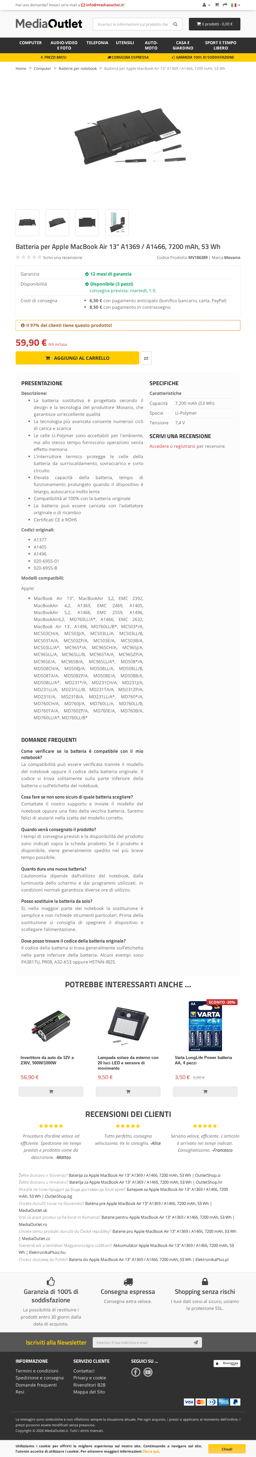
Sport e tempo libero (220, 45)
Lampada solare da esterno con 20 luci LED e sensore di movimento (128, 1063)
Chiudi (227, 1449)
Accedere (159, 446)
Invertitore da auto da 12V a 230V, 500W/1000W (47, 1060)
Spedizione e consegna (40, 1378)
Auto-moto (151, 45)
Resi (20, 1392)
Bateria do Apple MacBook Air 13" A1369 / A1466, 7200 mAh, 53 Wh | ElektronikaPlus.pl (149, 1259)
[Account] (206, 5)
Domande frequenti (36, 1385)
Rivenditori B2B (89, 1385)
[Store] (235, 5)
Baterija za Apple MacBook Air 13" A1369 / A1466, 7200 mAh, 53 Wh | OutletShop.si (144, 1175)
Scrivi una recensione (62, 257)
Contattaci (84, 1371)
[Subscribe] (196, 1342)
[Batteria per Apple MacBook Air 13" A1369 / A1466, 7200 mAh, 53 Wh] (128, 139)
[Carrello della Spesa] (216, 5)
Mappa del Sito (89, 1392)
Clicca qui (150, 1451)
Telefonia (97, 42)
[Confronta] (146, 357)
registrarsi (184, 446)
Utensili (125, 42)
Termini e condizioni (37, 1371)
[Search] (176, 24)
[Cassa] (225, 5)
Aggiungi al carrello (81, 358)
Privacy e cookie (89, 1378)
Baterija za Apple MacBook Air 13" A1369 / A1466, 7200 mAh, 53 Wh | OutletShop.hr (145, 1182)
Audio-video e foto (64, 45)
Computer (30, 42)
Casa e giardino (183, 45)
